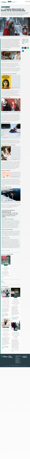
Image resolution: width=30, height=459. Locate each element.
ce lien (17, 69)
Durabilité (7, 346)
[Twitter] (24, 356)
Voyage (23, 43)
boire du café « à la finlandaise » (9, 162)
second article (16, 70)
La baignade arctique (4, 220)
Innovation (3, 315)
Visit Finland (14, 206)
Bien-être (15, 316)
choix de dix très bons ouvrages (9, 92)
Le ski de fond (3, 231)
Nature (3, 348)
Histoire (8, 314)
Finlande (6, 275)
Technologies (6, 315)
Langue (27, 39)
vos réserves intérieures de (5, 182)
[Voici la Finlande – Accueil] (3, 2)
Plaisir (27, 40)
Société (3, 276)
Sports (12, 317)
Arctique (15, 349)
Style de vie (15, 317)
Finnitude (23, 39)
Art (5, 346)
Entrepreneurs (3, 347)
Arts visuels (6, 313)
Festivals (5, 314)
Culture (3, 314)
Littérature (23, 40)
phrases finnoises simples (12, 66)
